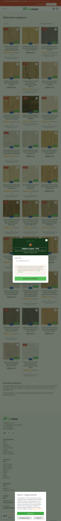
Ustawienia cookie (24, 518)
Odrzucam (38, 518)
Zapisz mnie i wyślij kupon (30, 278)
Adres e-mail (18, 258)
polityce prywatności (37, 509)
